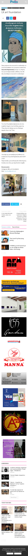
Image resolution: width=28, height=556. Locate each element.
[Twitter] (11, 18)
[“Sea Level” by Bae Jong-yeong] (5, 240)
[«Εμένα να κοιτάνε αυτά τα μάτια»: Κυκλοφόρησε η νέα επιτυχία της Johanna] (21, 527)
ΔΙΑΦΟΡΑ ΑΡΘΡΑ (16, 7)
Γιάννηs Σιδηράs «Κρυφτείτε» (17, 475)
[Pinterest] (14, 18)
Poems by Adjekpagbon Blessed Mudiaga (17, 232)
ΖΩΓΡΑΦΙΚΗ (22, 7)
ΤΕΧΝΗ (3, 9)
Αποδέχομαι (10, 553)
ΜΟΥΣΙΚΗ (3, 249)
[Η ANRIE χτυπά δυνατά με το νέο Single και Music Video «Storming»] (5, 247)
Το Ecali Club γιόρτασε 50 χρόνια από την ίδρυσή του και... (17, 491)
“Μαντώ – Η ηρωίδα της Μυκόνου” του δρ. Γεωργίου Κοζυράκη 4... (17, 484)
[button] (2, 2)
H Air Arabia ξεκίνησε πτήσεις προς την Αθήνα (6, 215)
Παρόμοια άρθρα (6, 227)
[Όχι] (26, 551)
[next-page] (5, 253)
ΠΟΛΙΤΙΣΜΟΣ (4, 7)
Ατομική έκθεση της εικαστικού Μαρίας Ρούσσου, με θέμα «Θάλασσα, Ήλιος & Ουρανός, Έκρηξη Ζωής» (21, 217)
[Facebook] (7, 18)
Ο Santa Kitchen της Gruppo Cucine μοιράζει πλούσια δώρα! (20, 515)
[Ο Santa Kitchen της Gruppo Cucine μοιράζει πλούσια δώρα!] (21, 509)
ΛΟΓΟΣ (3, 234)
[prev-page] (2, 253)
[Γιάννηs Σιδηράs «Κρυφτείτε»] (5, 477)
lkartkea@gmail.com (10, 171)
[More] (21, 204)
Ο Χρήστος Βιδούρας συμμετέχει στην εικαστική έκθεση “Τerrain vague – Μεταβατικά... (18, 469)
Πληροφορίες (18, 553)
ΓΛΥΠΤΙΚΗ (9, 7)
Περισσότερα (15, 227)
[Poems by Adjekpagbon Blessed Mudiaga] (5, 233)
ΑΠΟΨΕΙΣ (3, 530)
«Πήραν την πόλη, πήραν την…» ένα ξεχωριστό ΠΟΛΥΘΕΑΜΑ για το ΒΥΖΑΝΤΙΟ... (6, 519)
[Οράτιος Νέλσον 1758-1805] (7, 527)
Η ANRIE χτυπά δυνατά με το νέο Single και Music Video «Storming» (18, 247)
